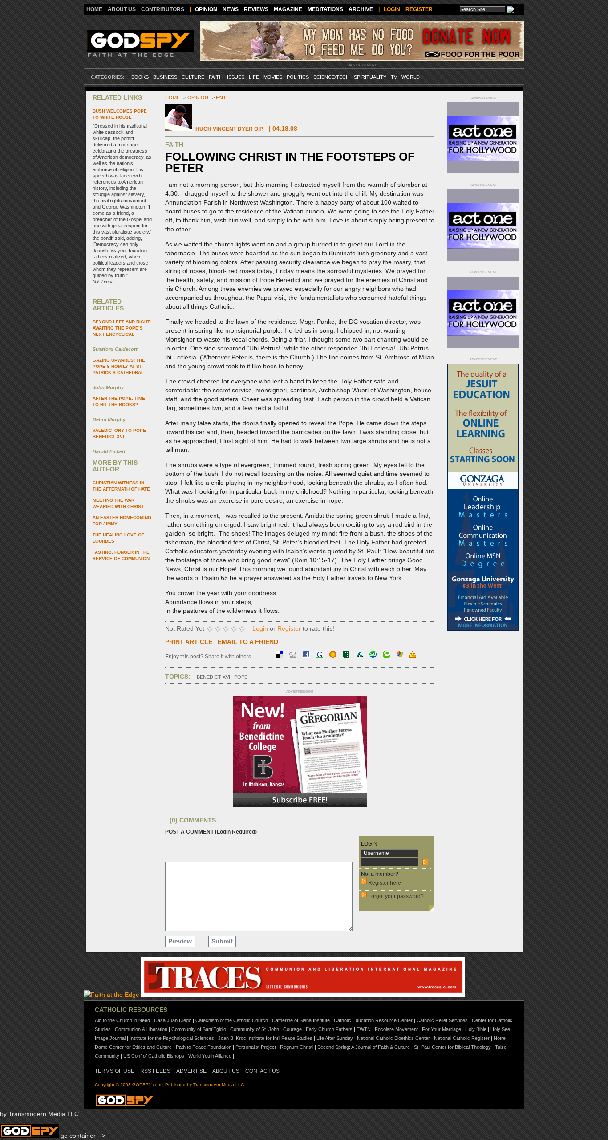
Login (260, 628)
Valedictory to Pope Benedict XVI (119, 433)
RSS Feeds (155, 1071)
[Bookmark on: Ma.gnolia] (333, 655)
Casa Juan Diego (172, 1020)
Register (289, 628)
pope (240, 677)
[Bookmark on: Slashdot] (360, 655)
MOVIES (272, 77)
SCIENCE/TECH (331, 77)
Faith (223, 97)
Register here (384, 883)
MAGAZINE (288, 9)
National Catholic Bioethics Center (393, 1038)
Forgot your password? (396, 896)
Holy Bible (475, 1029)
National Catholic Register (462, 1038)
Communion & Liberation (141, 1029)
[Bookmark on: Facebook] (307, 655)
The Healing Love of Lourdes (118, 538)
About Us (225, 1071)
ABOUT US (122, 9)
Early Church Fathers (329, 1029)
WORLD (410, 77)
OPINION (206, 9)
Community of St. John (254, 1029)
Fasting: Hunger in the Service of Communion (121, 555)
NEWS (231, 9)
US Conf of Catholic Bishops (153, 1056)
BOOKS (140, 77)
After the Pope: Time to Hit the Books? (119, 401)
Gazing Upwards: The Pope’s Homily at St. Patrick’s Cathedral (119, 366)
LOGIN (392, 9)
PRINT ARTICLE (188, 641)
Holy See (500, 1029)
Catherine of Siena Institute (301, 1020)
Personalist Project (255, 1047)
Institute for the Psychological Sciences (172, 1038)
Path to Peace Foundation (203, 1047)
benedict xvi (213, 677)
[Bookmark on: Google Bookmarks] (320, 655)
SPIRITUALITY (370, 77)
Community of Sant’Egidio (198, 1029)
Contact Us (262, 1071)
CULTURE (193, 77)
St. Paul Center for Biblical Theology (452, 1047)
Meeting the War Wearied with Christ (118, 503)
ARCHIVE (361, 9)
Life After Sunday (334, 1038)
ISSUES (235, 77)
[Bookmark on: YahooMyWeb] (412, 655)
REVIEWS (256, 9)
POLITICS (298, 77)
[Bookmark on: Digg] (293, 655)
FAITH (216, 77)
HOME (94, 9)
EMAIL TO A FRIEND (248, 641)
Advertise (191, 1071)
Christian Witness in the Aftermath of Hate (121, 485)
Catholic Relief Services (442, 1020)
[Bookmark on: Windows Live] (400, 655)
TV (394, 77)
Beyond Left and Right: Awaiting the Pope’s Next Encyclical (122, 328)
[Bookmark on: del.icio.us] (280, 655)
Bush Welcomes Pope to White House (120, 114)
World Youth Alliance (209, 1056)
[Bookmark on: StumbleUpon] (373, 655)
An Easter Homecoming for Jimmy (122, 520)
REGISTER (419, 9)
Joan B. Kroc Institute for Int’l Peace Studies (265, 1038)
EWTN (364, 1029)
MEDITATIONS (325, 9)
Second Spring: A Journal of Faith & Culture (363, 1047)
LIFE (254, 77)
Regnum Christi (296, 1047)
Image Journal (110, 1038)
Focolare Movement (396, 1029)
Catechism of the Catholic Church (231, 1020)
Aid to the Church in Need (122, 1020)
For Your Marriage (441, 1029)
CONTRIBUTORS (162, 9)
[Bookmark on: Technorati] (387, 655)
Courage (292, 1029)
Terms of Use (114, 1071)
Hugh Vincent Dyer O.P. (229, 129)
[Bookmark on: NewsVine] (347, 655)
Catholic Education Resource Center (373, 1020)
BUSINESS (165, 77)
